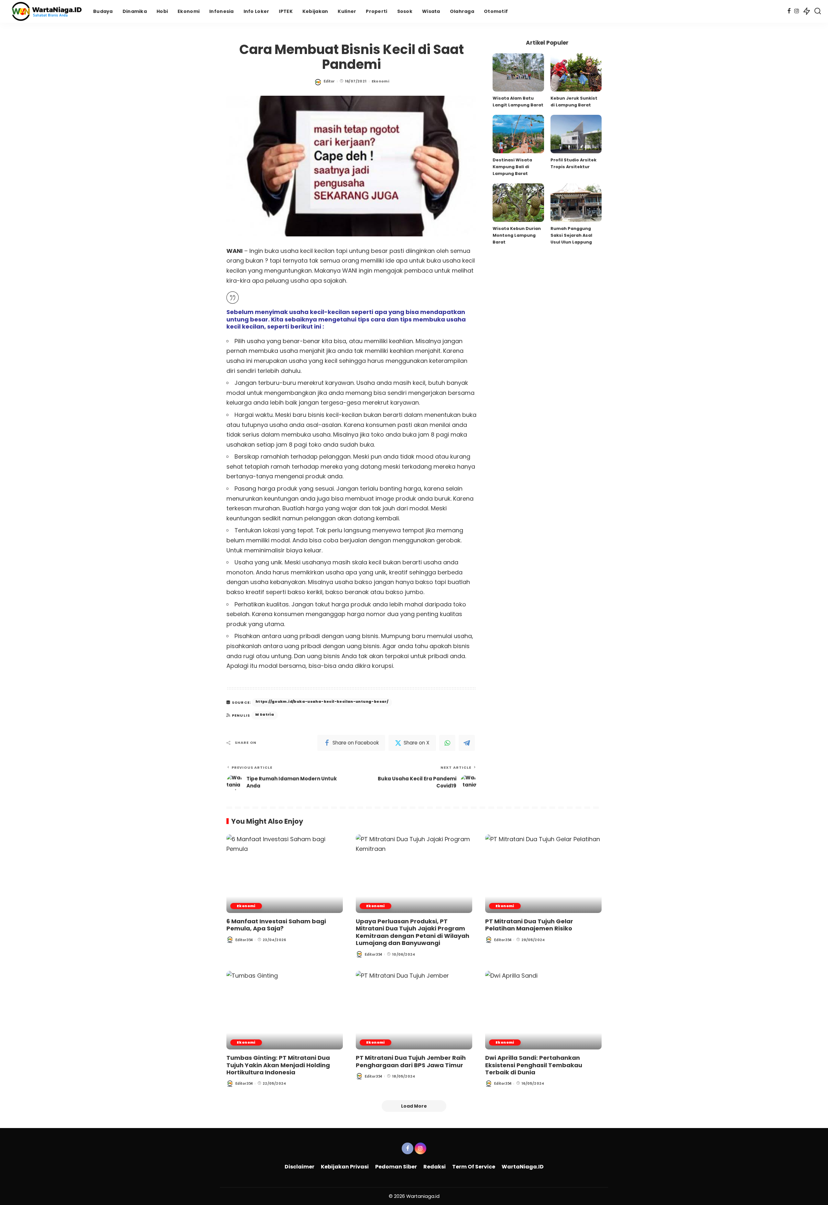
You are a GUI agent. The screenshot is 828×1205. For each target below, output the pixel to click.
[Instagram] (797, 11)
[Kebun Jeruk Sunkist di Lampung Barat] (576, 72)
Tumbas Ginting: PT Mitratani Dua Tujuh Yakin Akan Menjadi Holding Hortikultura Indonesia (278, 1065)
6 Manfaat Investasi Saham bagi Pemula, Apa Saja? (276, 925)
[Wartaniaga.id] (44, 11)
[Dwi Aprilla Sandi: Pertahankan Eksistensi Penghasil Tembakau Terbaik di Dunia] (543, 1010)
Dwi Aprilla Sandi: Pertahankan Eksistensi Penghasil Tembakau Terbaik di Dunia (533, 1065)
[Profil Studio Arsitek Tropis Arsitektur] (576, 134)
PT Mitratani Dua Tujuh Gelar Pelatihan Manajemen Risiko (529, 925)
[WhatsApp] (447, 743)
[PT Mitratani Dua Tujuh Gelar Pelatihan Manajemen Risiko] (543, 873)
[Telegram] (467, 743)
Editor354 (244, 940)
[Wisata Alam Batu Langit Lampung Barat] (518, 72)
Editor (329, 81)
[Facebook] (789, 11)
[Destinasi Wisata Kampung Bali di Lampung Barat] (518, 134)
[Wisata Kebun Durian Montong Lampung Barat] (518, 202)
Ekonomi (380, 81)
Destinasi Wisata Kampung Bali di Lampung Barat (512, 167)
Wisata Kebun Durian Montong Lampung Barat (517, 235)
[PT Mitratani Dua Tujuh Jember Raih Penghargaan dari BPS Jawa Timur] (414, 1010)
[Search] (818, 11)
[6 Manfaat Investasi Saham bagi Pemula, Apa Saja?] (284, 873)
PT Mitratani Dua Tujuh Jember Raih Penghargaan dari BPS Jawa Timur (411, 1061)
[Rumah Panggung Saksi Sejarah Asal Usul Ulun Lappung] (576, 202)
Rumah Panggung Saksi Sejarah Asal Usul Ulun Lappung (571, 235)
